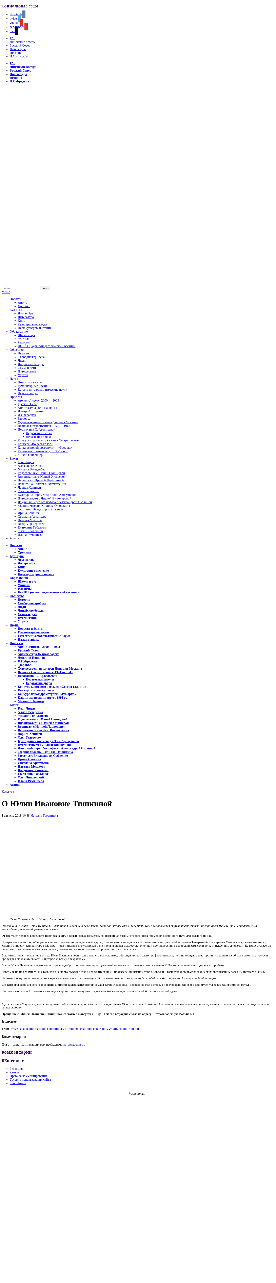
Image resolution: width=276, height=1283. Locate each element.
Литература (18, 49)
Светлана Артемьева (32, 516)
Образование (19, 331)
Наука (14, 378)
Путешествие (27, 371)
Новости (16, 299)
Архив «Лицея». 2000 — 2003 (38, 400)
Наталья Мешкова (30, 520)
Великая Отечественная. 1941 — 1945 (44, 426)
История (15, 52)
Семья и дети (27, 367)
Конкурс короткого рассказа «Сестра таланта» (49, 440)
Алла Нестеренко (30, 465)
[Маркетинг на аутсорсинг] (138, 1276)
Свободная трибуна (31, 357)
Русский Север (20, 45)
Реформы (24, 342)
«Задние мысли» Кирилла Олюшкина (44, 505)
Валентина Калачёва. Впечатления (42, 484)
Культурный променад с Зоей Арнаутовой (47, 494)
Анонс (22, 302)
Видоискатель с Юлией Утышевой (42, 476)
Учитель (23, 338)
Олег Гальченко (28, 491)
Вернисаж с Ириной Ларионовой (41, 480)
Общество (17, 349)
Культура (16, 309)
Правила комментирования (28, 1076)
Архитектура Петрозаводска (37, 407)
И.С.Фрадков (19, 56)
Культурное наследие (32, 324)
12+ (12, 38)
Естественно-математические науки (42, 389)
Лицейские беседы (23, 42)
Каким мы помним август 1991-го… (43, 451)
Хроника (24, 306)
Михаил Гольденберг (32, 469)
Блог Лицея (26, 462)
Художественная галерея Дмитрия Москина (48, 422)
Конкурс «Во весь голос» (35, 444)
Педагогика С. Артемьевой (36, 429)
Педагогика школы (39, 433)
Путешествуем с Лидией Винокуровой (44, 498)
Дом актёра (25, 313)
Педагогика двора (38, 436)
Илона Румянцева (30, 534)
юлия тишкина (130, 1028)
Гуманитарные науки (32, 386)
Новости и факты (30, 382)
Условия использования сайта (30, 1079)
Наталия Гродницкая (45, 815)
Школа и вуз (26, 335)
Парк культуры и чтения (34, 328)
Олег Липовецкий (30, 531)
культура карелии (22, 1028)
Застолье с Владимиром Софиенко (41, 509)
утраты (113, 1028)
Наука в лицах (28, 393)
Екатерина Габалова (32, 527)
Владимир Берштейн (32, 523)
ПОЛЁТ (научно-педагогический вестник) (47, 346)
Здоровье (24, 418)
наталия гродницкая (49, 1028)
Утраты (23, 375)
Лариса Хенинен (29, 487)
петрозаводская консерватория (86, 1028)
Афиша (15, 538)
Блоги (14, 458)
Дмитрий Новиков (30, 411)
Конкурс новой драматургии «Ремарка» (45, 447)
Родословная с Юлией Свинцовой (41, 473)
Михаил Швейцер (30, 455)
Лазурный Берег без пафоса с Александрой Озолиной (55, 502)
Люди (22, 360)
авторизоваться (73, 1044)
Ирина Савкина (29, 513)
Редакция (16, 1068)
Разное (14, 1072)
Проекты (16, 397)
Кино (21, 320)
